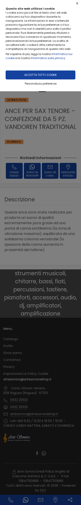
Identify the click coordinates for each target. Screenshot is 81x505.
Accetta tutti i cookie (40, 75)
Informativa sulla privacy (48, 58)
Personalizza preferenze (40, 83)
